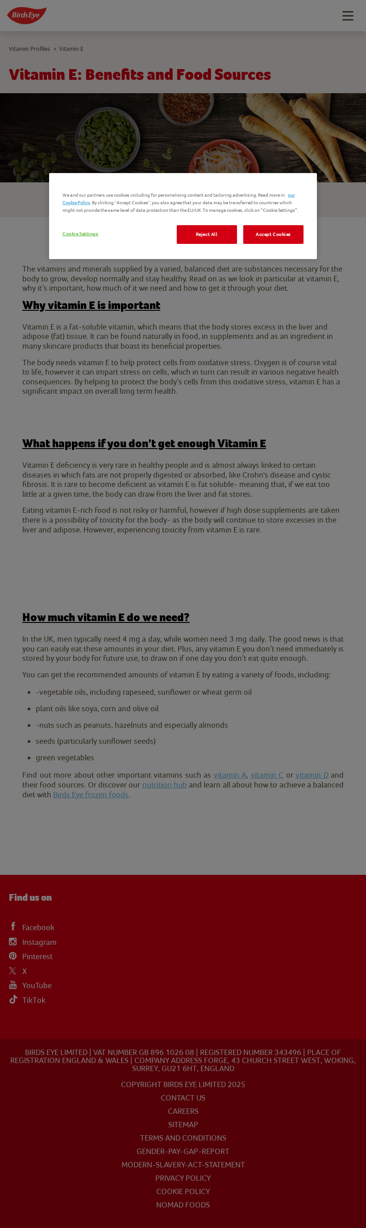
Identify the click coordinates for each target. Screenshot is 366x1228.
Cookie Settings (80, 234)
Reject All (207, 234)
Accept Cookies (273, 234)
